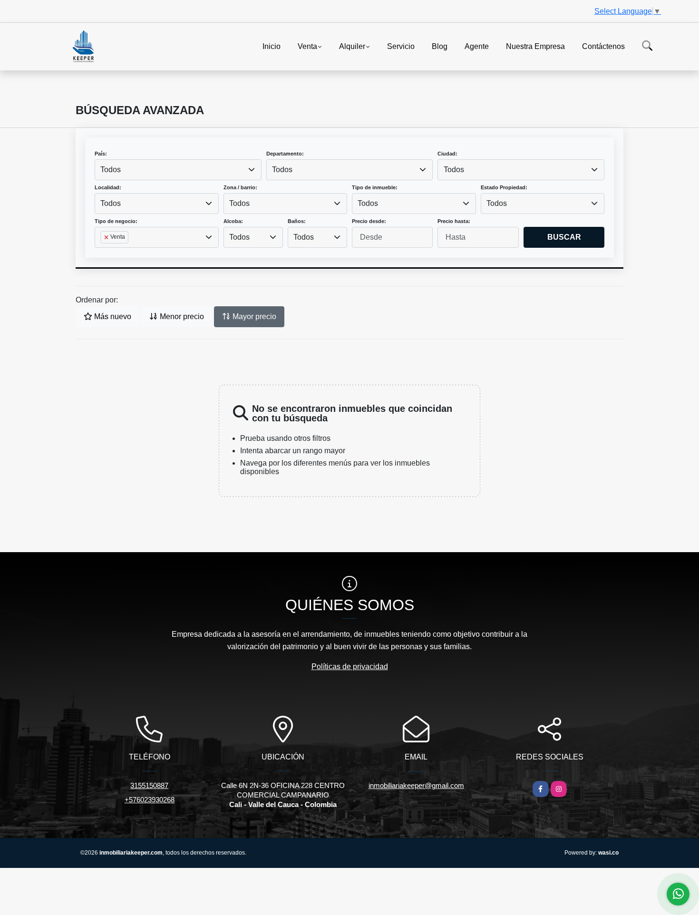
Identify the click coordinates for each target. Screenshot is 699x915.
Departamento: (285, 153)
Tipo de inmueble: (375, 187)
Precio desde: (369, 221)
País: (101, 153)
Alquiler (352, 46)
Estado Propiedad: (504, 187)
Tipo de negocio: (116, 221)
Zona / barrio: (240, 187)
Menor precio (181, 316)
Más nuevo (111, 316)
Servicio (401, 46)
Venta (307, 46)
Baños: (297, 221)
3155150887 (149, 785)
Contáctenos (603, 46)
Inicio (271, 46)
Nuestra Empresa (535, 46)
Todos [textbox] (110, 169)
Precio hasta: (453, 221)
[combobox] (178, 169)
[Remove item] (107, 237)
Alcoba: (233, 221)
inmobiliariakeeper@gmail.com (416, 785)
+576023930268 (150, 800)
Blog (439, 46)
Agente (477, 46)
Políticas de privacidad (349, 666)
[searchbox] (103, 252)
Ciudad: (447, 153)
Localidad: (108, 187)
